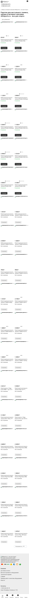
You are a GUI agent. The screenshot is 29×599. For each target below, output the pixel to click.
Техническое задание (6, 574)
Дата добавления (6, 19)
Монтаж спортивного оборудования (10, 572)
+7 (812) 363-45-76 (5, 588)
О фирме (3, 576)
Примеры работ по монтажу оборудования (11, 578)
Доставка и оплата (5, 570)
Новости (3, 580)
